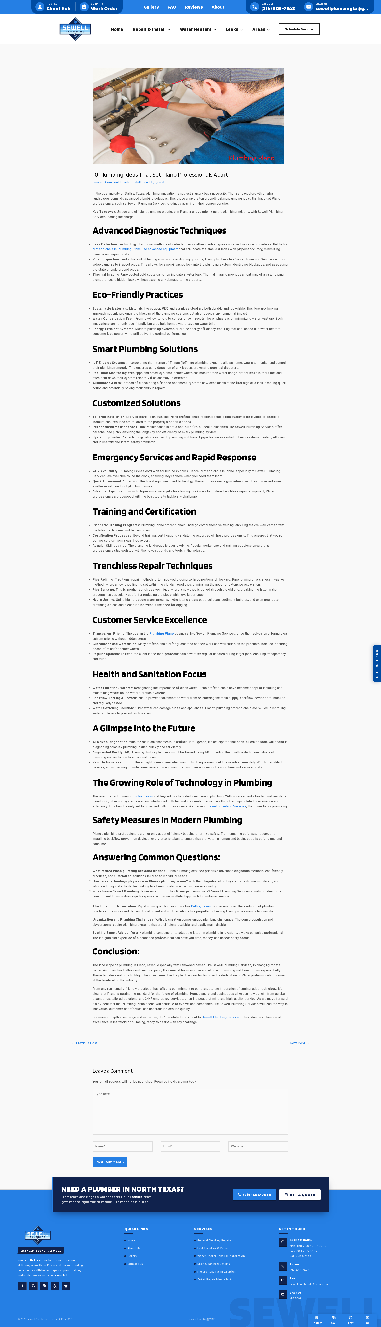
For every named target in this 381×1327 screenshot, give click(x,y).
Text (351, 1323)
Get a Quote (303, 1194)
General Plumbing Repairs (214, 1240)
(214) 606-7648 (257, 1194)
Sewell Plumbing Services (227, 806)
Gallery (132, 1256)
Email (367, 1323)
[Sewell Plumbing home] (65, 1235)
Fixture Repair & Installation (216, 1271)
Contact (316, 1323)
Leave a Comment (106, 182)
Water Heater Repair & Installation (221, 1256)
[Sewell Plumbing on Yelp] (55, 1286)
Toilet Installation (135, 182)
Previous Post (84, 1043)
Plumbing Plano (161, 633)
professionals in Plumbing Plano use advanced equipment (136, 249)
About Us (134, 1248)
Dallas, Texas (143, 796)
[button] (167, 29)
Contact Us (135, 1264)
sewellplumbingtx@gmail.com (309, 1284)
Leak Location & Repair (213, 1248)
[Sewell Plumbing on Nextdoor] (66, 1286)
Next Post (299, 1043)
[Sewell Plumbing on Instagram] (44, 1286)
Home (131, 1240)
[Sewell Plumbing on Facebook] (22, 1286)
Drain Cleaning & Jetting (213, 1264)
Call (334, 1323)
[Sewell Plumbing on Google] (33, 1286)
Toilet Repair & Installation (215, 1279)
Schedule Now (377, 663)
